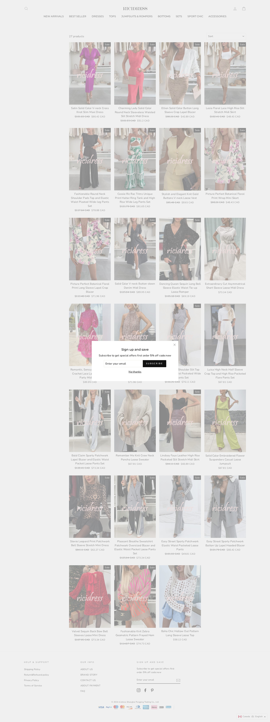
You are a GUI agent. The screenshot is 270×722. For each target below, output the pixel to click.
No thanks (135, 372)
